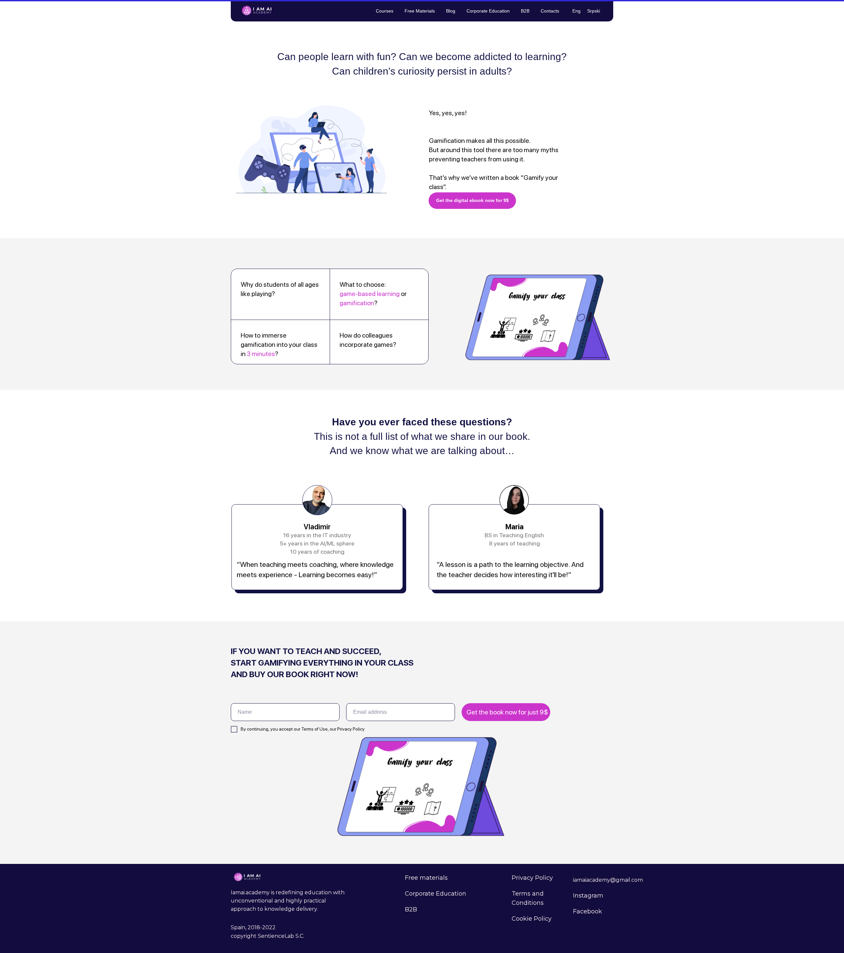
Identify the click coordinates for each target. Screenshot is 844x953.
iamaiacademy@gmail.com (608, 880)
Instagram (588, 895)
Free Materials (420, 11)
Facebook (587, 911)
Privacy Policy (532, 877)
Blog (450, 11)
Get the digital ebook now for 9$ (472, 200)
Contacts (550, 11)
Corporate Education (488, 11)
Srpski (593, 11)
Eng (576, 11)
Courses (384, 11)
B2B (525, 11)
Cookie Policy (532, 918)
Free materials (426, 877)
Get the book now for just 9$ (507, 712)
